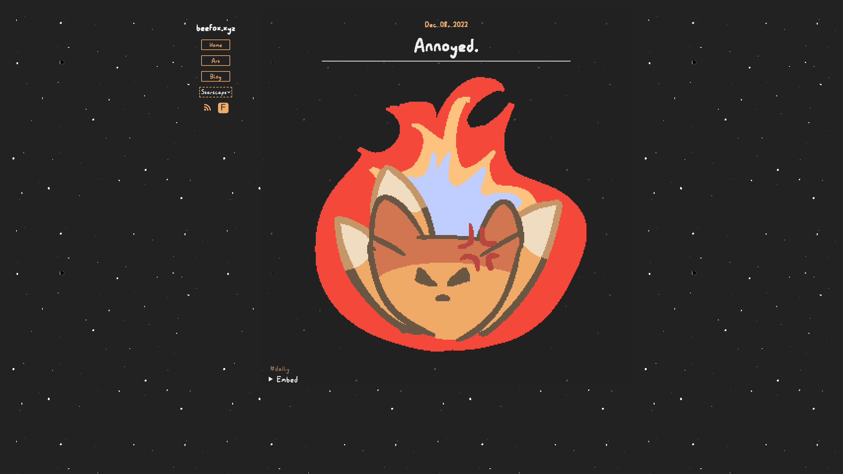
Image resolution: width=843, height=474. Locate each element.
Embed (287, 379)
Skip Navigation (215, 15)
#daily (279, 369)
